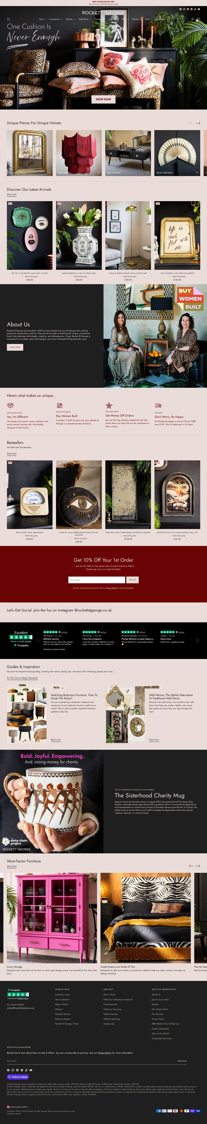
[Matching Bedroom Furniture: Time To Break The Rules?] (36, 714)
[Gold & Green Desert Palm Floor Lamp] (128, 235)
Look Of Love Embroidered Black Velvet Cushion (79, 533)
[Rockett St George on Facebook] (180, 9)
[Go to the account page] (192, 19)
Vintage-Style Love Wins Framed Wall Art (177, 532)
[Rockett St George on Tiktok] (195, 9)
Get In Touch (109, 994)
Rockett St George (27, 1111)
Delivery (59, 1009)
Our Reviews (157, 1014)
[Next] (141, 3)
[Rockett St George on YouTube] (199, 9)
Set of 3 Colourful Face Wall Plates (30, 273)
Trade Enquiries (111, 1014)
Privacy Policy (111, 588)
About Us (156, 994)
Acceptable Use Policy (162, 1038)
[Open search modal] (8, 19)
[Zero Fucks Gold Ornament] (30, 494)
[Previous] (66, 3)
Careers (155, 1004)
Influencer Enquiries (113, 1009)
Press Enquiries (110, 1004)
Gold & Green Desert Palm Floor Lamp (128, 273)
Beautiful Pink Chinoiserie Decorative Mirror (128, 532)
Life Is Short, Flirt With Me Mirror (177, 273)
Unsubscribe (109, 1023)
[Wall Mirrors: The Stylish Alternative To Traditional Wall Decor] (134, 714)
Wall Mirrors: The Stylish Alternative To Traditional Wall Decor (171, 696)
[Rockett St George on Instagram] (184, 9)
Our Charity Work (160, 1009)
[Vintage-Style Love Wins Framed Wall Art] (177, 494)
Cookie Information (160, 1028)
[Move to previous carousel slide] (191, 123)
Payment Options (63, 1019)
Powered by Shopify (14, 1114)
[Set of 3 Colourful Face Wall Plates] (30, 235)
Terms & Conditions (161, 1033)
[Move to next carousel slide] (197, 123)
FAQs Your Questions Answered (118, 999)
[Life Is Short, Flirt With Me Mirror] (177, 235)
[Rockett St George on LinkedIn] (188, 9)
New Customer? (62, 999)
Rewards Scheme (63, 1014)
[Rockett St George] (103, 13)
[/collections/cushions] (103, 58)
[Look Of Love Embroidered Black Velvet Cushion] (79, 494)
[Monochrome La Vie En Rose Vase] (79, 235)
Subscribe (182, 1061)
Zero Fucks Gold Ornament (30, 532)
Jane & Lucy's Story (160, 999)
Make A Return (62, 1004)
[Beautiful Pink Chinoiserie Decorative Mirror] (128, 494)
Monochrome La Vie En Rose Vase (79, 273)
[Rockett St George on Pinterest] (191, 9)
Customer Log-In (62, 994)
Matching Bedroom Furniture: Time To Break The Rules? (74, 696)
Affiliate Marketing (112, 1019)
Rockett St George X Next (67, 1023)
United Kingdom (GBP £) (19, 1107)
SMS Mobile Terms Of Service (165, 1023)
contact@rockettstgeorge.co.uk (20, 1007)
